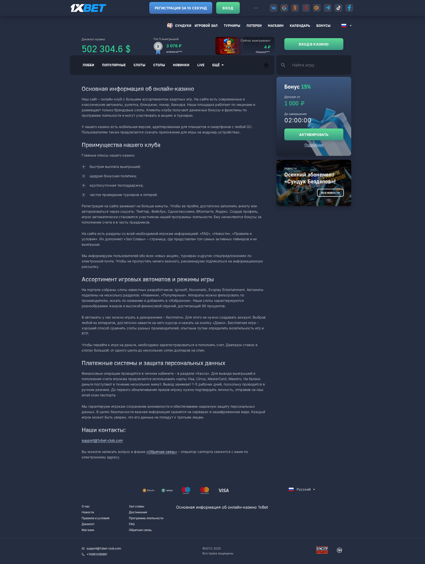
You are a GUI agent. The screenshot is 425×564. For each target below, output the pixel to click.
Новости (88, 512)
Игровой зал (206, 25)
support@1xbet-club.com (102, 440)
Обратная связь (140, 530)
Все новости (330, 192)
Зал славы (136, 506)
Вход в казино (314, 44)
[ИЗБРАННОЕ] (266, 65)
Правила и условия (95, 518)
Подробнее (313, 145)
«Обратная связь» (161, 452)
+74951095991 (97, 554)
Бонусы (323, 25)
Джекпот (88, 524)
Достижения (138, 512)
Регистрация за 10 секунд (181, 8)
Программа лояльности (146, 518)
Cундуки (183, 25)
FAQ (132, 524)
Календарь (300, 25)
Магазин (276, 25)
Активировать (313, 134)
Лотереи (254, 25)
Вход (228, 8)
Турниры (232, 25)
